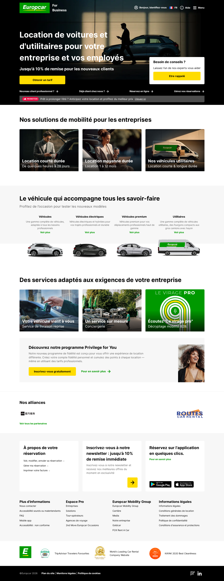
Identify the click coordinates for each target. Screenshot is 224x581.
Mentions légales (66, 573)
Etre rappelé (177, 76)
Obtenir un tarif (42, 80)
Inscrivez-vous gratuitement (52, 371)
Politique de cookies (89, 573)
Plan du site (47, 573)
